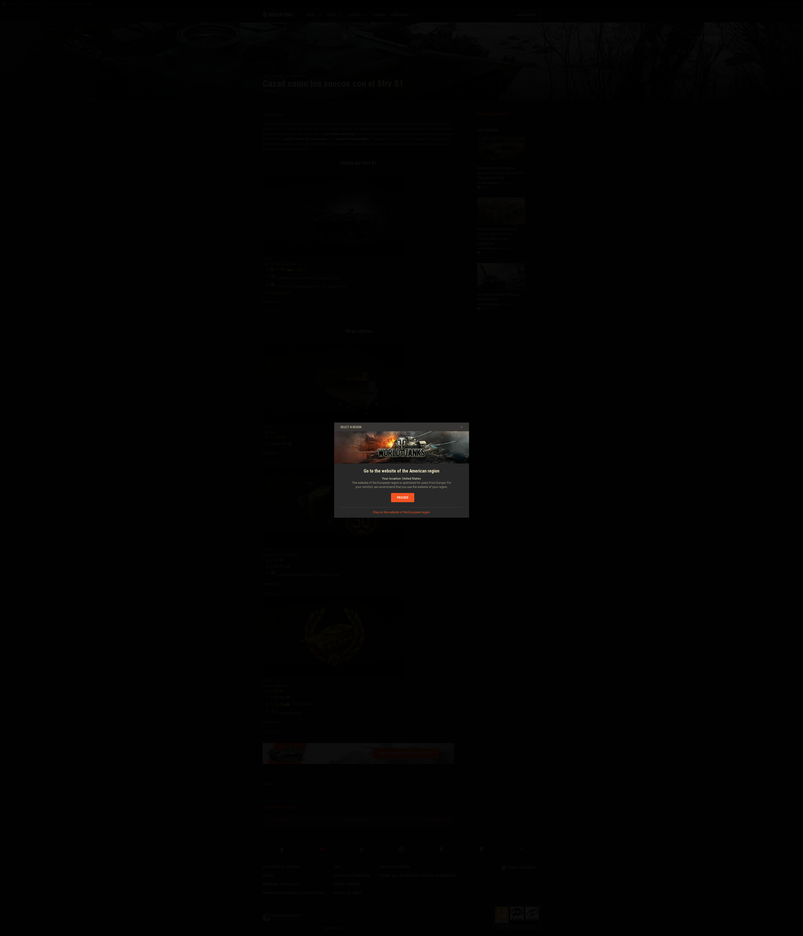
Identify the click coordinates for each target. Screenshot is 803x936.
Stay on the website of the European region (401, 512)
